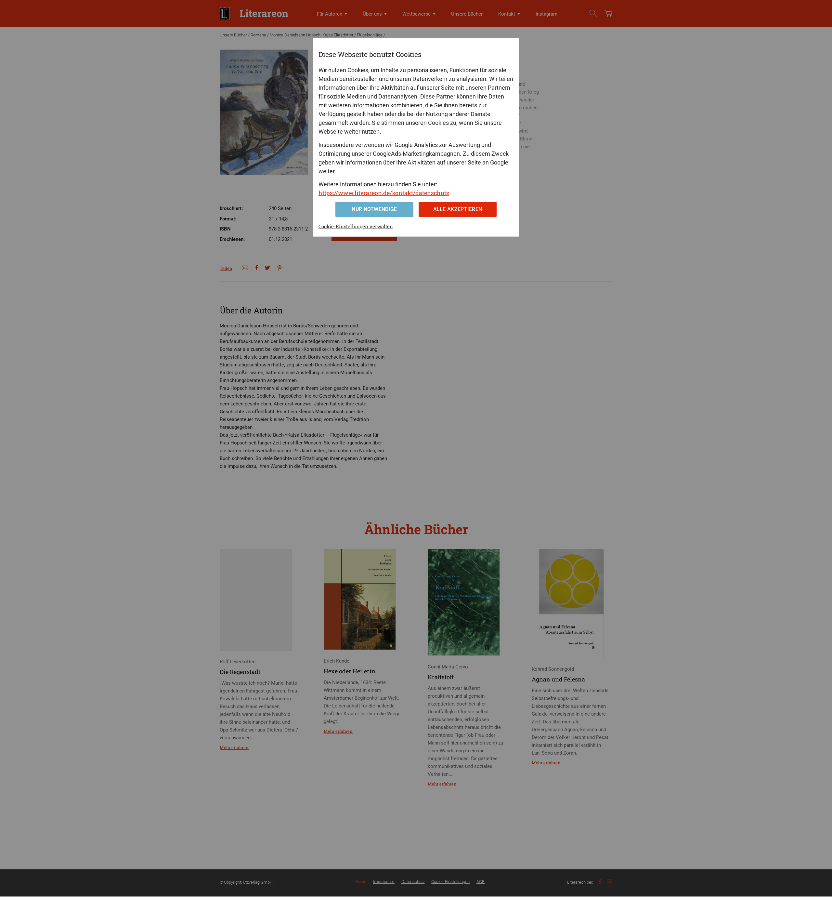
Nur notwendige (374, 209)
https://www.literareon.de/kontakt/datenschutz (383, 193)
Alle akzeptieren (457, 209)
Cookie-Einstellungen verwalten (355, 226)
